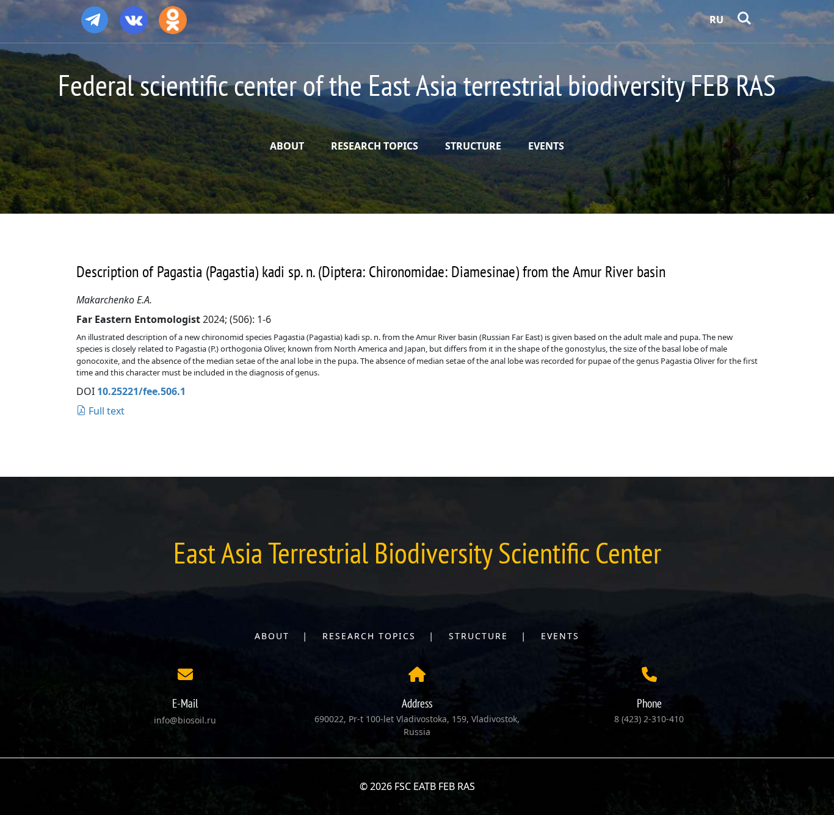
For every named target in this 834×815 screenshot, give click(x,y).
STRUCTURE (473, 146)
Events (560, 636)
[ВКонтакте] (133, 16)
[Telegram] (94, 14)
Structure (478, 636)
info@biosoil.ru (185, 720)
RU (716, 19)
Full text (105, 411)
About (272, 636)
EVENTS (546, 146)
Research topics (369, 636)
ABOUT (287, 146)
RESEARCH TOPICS (374, 146)
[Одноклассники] (172, 16)
